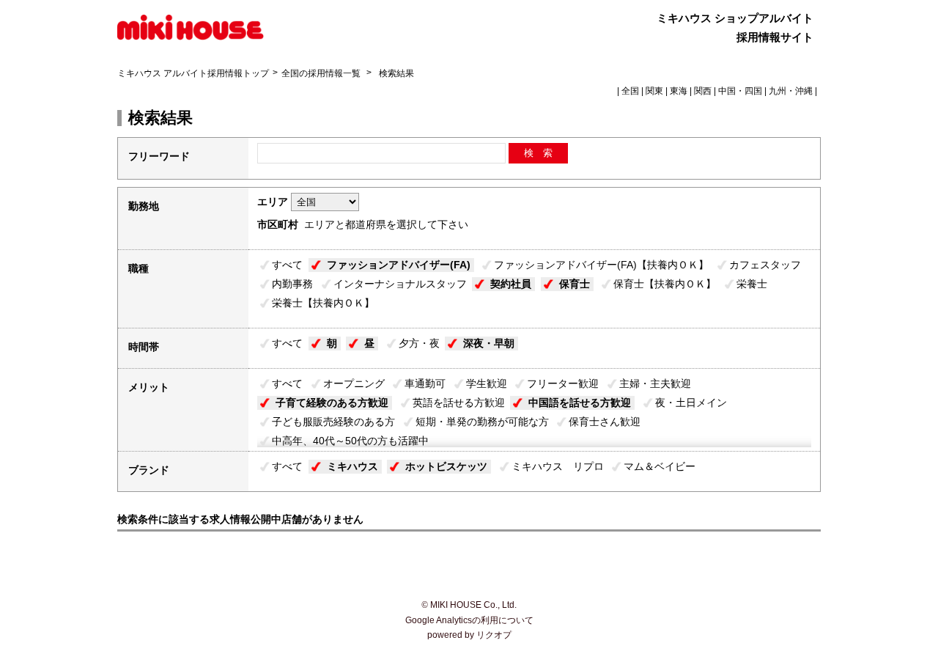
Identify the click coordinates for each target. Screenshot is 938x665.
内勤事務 (292, 284)
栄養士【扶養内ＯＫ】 (323, 303)
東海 (678, 91)
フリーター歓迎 (563, 383)
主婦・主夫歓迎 (655, 383)
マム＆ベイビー (659, 466)
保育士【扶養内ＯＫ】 (664, 284)
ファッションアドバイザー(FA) (398, 265)
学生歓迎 (486, 383)
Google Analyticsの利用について (469, 620)
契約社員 (510, 284)
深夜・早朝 (488, 343)
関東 (654, 91)
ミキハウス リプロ (558, 466)
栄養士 (751, 284)
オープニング (354, 383)
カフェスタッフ (765, 265)
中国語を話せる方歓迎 (579, 402)
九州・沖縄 (791, 91)
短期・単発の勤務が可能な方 (482, 421)
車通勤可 (425, 383)
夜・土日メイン (691, 402)
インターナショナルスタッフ (400, 284)
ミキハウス (352, 466)
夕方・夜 (419, 343)
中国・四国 (740, 91)
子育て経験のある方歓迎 (332, 402)
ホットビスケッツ (446, 466)
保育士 (574, 284)
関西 (703, 91)
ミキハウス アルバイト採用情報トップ (193, 73)
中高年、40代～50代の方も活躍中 (350, 441)
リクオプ (494, 635)
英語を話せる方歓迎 (459, 402)
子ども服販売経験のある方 (333, 421)
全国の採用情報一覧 (322, 73)
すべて (287, 265)
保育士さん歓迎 (604, 421)
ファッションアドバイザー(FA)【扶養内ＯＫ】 (601, 265)
